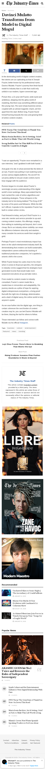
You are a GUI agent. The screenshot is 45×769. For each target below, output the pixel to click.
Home (4, 10)
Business (11, 10)
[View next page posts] (24, 153)
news (14, 331)
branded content (30, 385)
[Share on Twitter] (26, 71)
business (11, 328)
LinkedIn (24, 743)
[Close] (42, 760)
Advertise (15, 740)
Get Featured (35, 743)
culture (19, 328)
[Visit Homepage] (22, 3)
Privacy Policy (35, 740)
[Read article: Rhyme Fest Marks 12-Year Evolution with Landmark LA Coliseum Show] (6, 603)
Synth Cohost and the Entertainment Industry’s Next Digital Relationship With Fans (25, 689)
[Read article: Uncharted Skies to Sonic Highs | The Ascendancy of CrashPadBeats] (6, 593)
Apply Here (34, 766)
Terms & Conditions (11, 743)
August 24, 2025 (20, 609)
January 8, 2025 (20, 596)
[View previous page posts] (20, 153)
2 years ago (36, 35)
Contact (6, 740)
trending (22, 331)
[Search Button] (42, 3)
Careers (24, 740)
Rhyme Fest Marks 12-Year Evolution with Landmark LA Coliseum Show (25, 603)
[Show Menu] (3, 3)
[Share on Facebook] (14, 71)
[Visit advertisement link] (22, 441)
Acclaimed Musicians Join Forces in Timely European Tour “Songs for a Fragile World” (28, 616)
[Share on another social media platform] (37, 71)
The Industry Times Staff (18, 35)
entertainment (30, 328)
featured (6, 331)
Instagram (24, 323)
